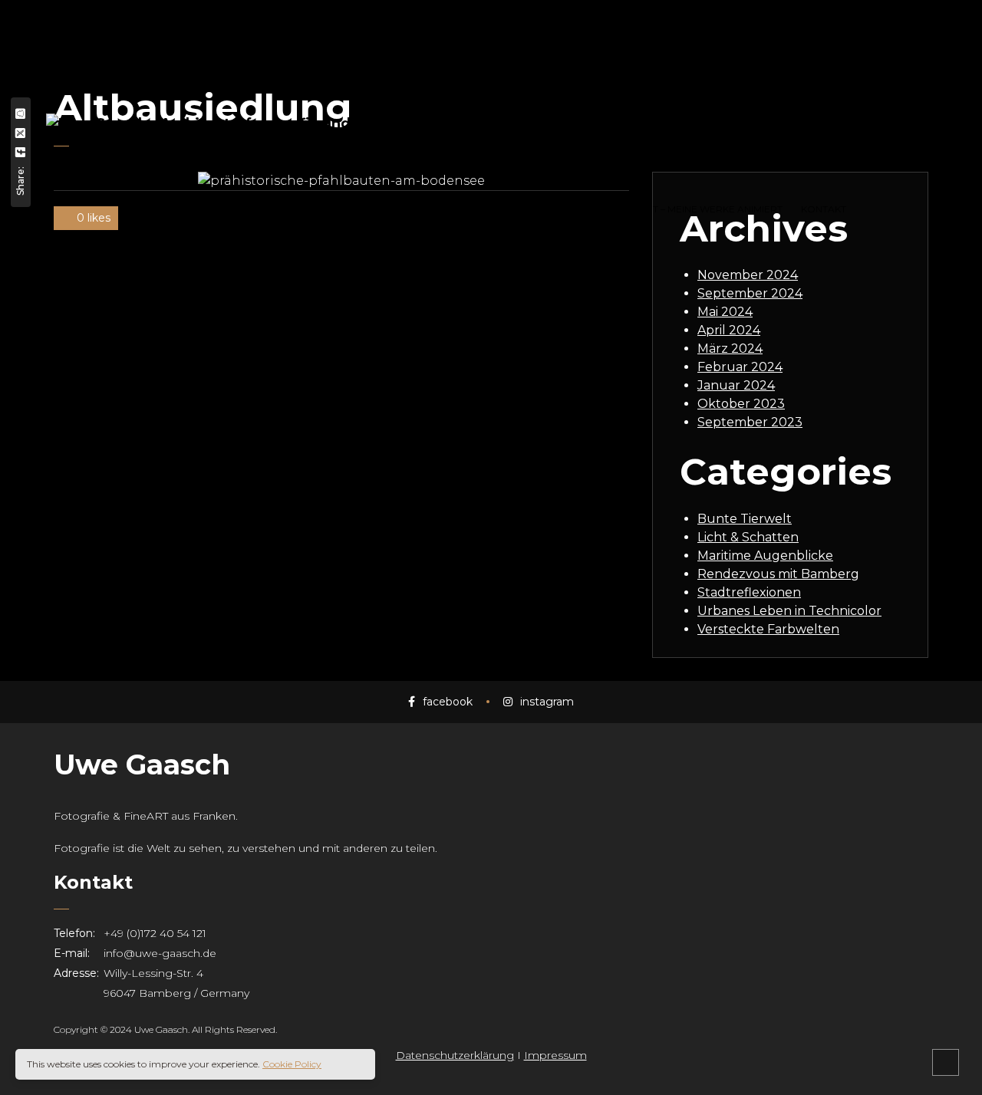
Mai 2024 (725, 311)
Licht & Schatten (748, 537)
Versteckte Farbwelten (768, 629)
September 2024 (749, 293)
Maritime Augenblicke (765, 555)
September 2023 (749, 422)
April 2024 (728, 330)
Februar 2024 (740, 367)
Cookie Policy (291, 1064)
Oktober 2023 (741, 403)
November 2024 (747, 275)
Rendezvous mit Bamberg (778, 574)
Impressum (555, 1055)
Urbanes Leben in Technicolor (789, 610)
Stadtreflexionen (749, 592)
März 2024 (730, 348)
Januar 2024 (736, 385)
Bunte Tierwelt (744, 518)
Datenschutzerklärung (455, 1055)
